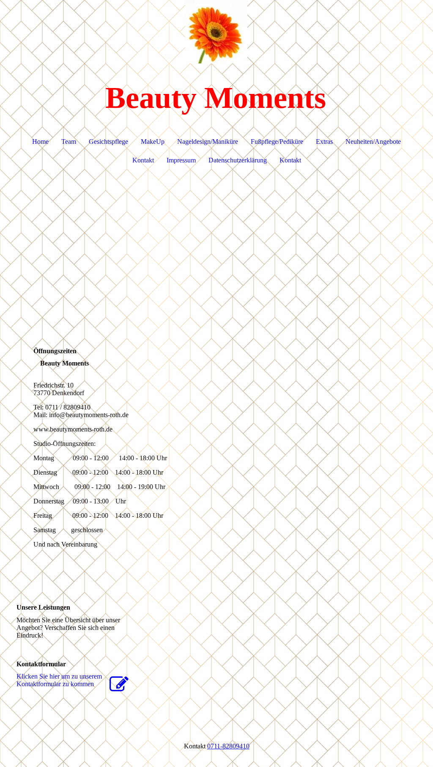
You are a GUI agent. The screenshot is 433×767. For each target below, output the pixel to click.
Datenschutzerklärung (237, 160)
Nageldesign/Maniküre (207, 141)
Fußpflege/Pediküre (277, 141)
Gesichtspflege (108, 141)
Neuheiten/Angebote (373, 141)
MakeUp (152, 141)
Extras (324, 141)
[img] (216, 31)
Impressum (181, 160)
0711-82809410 (228, 746)
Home (40, 141)
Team (68, 141)
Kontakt (143, 160)
